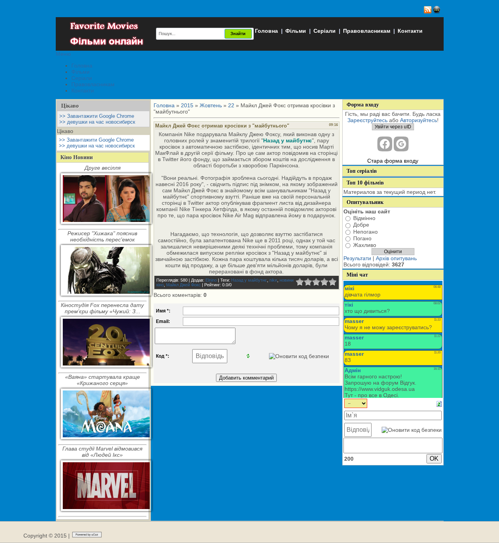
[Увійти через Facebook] (384, 144)
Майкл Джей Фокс (183, 284)
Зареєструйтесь (367, 120)
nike (273, 280)
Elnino (211, 280)
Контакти (410, 31)
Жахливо (364, 245)
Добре (361, 225)
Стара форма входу (392, 161)
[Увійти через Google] (401, 144)
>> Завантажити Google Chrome (96, 116)
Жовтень (211, 105)
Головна (266, 31)
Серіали (324, 31)
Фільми (295, 31)
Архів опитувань (396, 258)
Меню (63, 54)
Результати (357, 258)
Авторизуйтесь (418, 120)
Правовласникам (366, 31)
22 (231, 105)
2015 (187, 105)
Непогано (365, 232)
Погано (362, 238)
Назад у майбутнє (249, 280)
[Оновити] (439, 404)
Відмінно (364, 218)
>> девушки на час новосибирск (97, 122)
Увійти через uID (393, 127)
